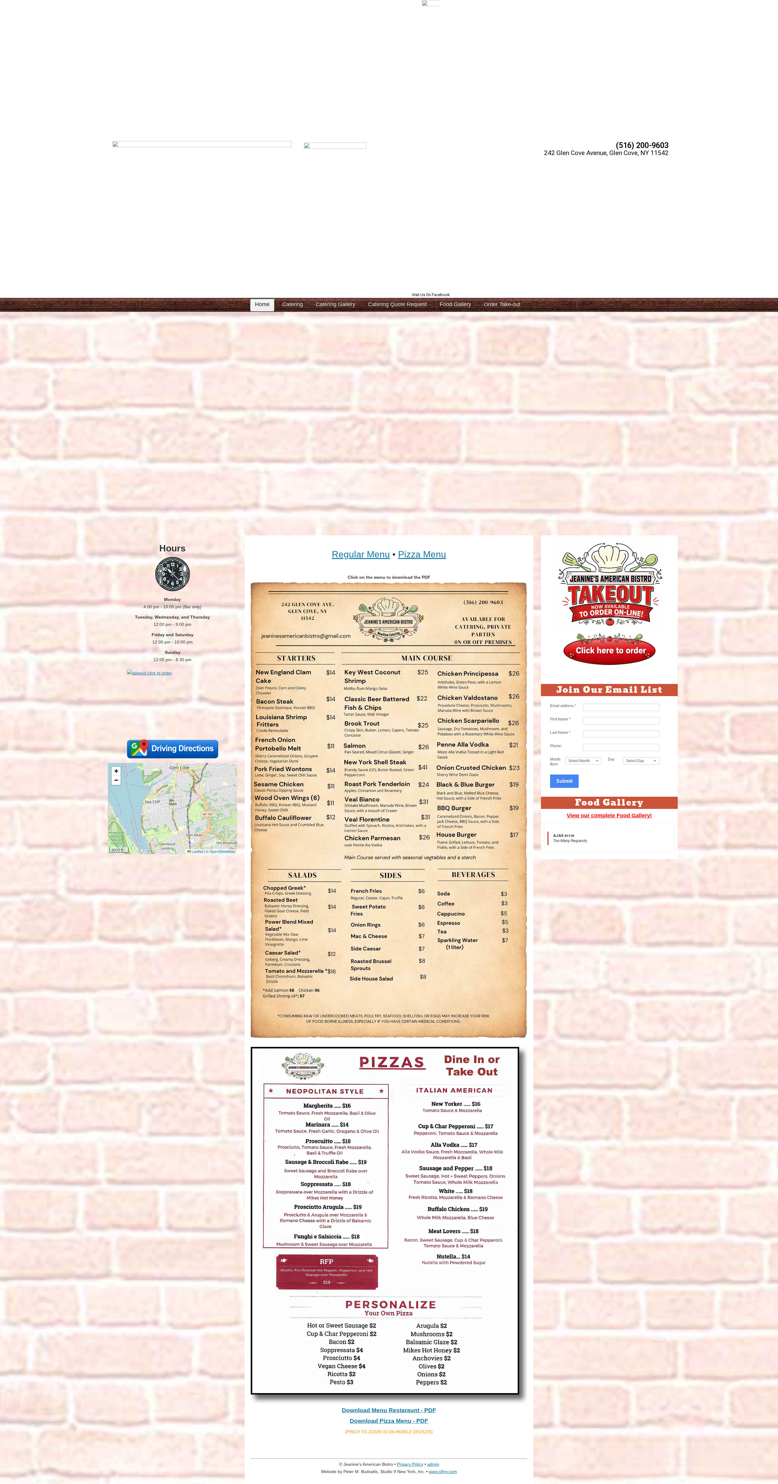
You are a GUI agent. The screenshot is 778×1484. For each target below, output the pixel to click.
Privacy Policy (410, 1464)
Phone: (556, 746)
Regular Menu (361, 554)
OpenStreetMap (222, 851)
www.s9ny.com (443, 1471)
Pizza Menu (422, 554)
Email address (563, 706)
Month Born (555, 761)
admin (433, 1464)
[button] (173, 802)
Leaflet (197, 851)
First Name (560, 719)
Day (611, 759)
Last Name (560, 732)
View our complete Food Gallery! (609, 816)
